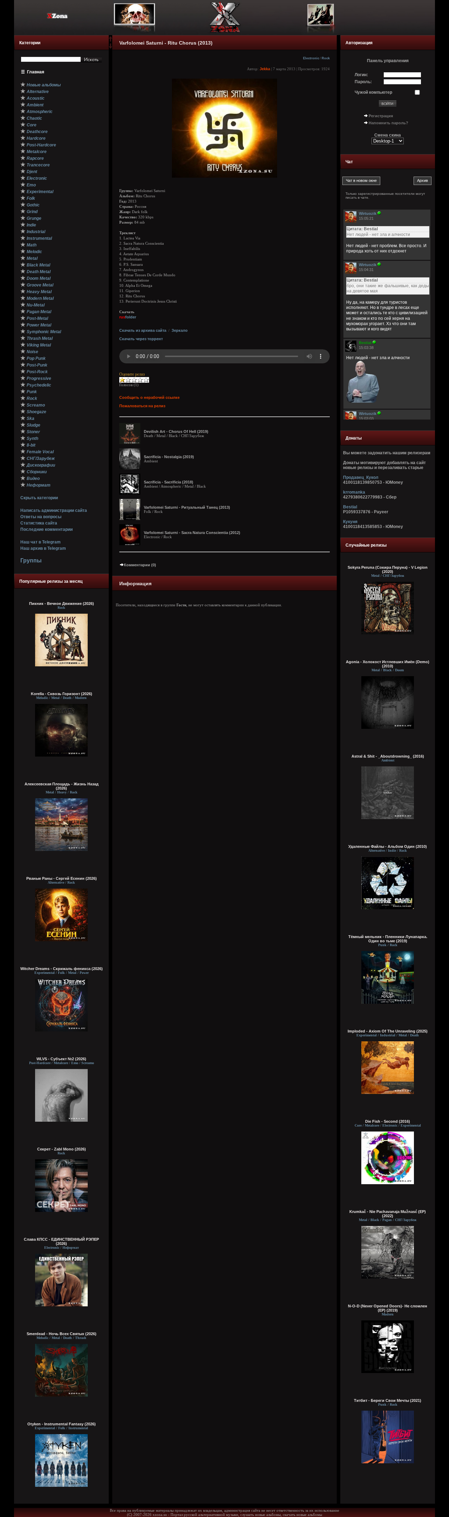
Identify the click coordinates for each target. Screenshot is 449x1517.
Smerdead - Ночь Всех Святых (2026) (61, 1334)
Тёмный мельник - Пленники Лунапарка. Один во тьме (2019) (387, 939)
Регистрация (381, 116)
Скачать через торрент (141, 339)
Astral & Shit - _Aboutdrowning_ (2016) (387, 756)
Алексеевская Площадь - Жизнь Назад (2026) (62, 786)
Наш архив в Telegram (43, 548)
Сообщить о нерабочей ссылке (149, 397)
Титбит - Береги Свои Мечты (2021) (387, 1400)
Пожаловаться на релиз (142, 406)
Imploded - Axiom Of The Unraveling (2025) (388, 1031)
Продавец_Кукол (360, 477)
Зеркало (180, 330)
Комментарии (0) (140, 565)
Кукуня (350, 521)
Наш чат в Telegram (40, 542)
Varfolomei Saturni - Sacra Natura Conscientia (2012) (192, 532)
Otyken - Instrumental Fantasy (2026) (61, 1424)
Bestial (350, 506)
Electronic (311, 58)
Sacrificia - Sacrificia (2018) (168, 482)
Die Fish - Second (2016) (387, 1121)
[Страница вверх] (110, 41)
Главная (35, 72)
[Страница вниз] (110, 47)
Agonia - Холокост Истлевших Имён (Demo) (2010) (387, 664)
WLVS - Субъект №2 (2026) (61, 1059)
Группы (31, 560)
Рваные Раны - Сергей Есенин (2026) (61, 878)
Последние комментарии (46, 529)
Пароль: (363, 81)
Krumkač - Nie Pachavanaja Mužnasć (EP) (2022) (387, 1213)
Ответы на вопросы (40, 516)
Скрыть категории (39, 497)
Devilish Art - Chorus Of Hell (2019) (176, 431)
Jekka (265, 69)
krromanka (354, 492)
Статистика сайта (38, 523)
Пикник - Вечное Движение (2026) (61, 603)
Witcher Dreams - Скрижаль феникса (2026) (61, 969)
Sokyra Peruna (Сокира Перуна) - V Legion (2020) (388, 569)
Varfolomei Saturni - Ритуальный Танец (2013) (187, 507)
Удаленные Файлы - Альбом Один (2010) (387, 846)
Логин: (361, 74)
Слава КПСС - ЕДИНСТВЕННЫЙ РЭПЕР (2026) (61, 1241)
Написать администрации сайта (53, 510)
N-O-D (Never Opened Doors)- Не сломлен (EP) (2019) (387, 1308)
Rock (326, 58)
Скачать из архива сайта (142, 330)
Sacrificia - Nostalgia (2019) (169, 457)
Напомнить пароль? (388, 123)
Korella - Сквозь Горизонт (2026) (61, 694)
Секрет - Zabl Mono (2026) (61, 1149)
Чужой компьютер (373, 92)
